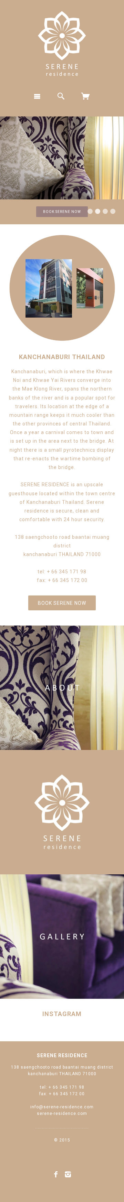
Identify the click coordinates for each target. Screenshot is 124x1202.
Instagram (62, 1013)
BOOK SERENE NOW (62, 212)
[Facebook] (56, 1174)
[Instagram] (68, 1174)
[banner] (62, 43)
